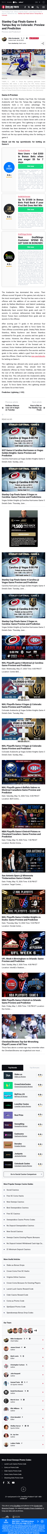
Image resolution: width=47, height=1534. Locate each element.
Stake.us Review (20, 1077)
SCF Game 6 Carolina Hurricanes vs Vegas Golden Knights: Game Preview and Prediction (22, 453)
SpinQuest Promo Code (16, 1307)
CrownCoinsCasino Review (23, 1086)
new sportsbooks (38, 356)
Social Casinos (13, 1190)
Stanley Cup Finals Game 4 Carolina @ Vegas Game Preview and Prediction (20, 581)
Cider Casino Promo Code (12, 1471)
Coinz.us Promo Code (15, 1301)
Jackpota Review (20, 1156)
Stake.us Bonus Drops (15, 1265)
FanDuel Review (24, 150)
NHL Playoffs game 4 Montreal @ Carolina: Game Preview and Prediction (23, 664)
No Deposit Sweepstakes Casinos (20, 1226)
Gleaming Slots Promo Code (13, 1478)
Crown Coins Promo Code (12, 1474)
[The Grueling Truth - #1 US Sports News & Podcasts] (10, 7)
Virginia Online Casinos (16, 1277)
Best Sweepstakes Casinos (18, 1208)
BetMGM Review (24, 197)
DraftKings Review (25, 234)
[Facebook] (25, 7)
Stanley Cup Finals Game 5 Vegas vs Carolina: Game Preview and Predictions (21, 495)
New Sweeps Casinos (15, 1202)
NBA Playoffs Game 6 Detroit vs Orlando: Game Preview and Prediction (21, 1001)
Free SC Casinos (13, 1214)
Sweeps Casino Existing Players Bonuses (23, 1237)
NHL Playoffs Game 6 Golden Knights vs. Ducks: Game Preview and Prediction (21, 918)
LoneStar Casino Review (22, 1106)
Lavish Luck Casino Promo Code (15, 1464)
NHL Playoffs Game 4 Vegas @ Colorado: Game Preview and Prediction (22, 705)
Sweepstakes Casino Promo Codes (21, 1220)
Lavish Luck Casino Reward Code (20, 1289)
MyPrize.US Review (20, 1096)
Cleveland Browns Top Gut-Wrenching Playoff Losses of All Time (20, 1043)
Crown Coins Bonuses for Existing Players (23, 1283)
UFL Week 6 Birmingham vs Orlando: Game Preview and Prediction (23, 960)
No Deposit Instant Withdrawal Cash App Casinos (25, 1243)
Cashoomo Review (20, 1136)
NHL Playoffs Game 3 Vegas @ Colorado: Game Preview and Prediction (22, 747)
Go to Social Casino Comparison (23, 1174)
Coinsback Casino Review (23, 1166)
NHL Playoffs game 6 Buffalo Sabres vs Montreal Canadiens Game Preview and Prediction (21, 790)
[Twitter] (28, 7)
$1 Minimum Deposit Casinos (18, 1249)
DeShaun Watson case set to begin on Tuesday (10, 407)
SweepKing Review (20, 1126)
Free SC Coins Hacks (15, 1196)
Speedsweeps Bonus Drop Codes (20, 1313)
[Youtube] (32, 7)
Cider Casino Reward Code (17, 1295)
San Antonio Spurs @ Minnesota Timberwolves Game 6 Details (17, 876)
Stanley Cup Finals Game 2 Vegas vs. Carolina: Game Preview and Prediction (21, 622)
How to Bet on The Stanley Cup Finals (36, 407)
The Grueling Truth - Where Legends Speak (15, 12)
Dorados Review (20, 1146)
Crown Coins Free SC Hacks (18, 1271)
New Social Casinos (15, 1231)
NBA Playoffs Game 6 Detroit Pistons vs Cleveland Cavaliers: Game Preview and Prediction (21, 834)
